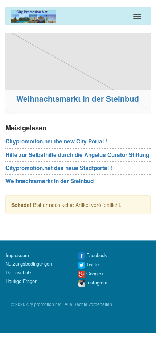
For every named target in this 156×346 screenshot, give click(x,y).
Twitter (93, 264)
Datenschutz (18, 272)
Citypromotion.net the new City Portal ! (56, 141)
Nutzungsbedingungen (28, 263)
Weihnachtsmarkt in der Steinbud (74, 98)
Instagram (96, 282)
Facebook (96, 255)
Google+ (95, 273)
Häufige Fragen (21, 281)
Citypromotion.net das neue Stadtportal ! (58, 168)
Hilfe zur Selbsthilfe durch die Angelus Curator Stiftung (77, 155)
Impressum (17, 255)
